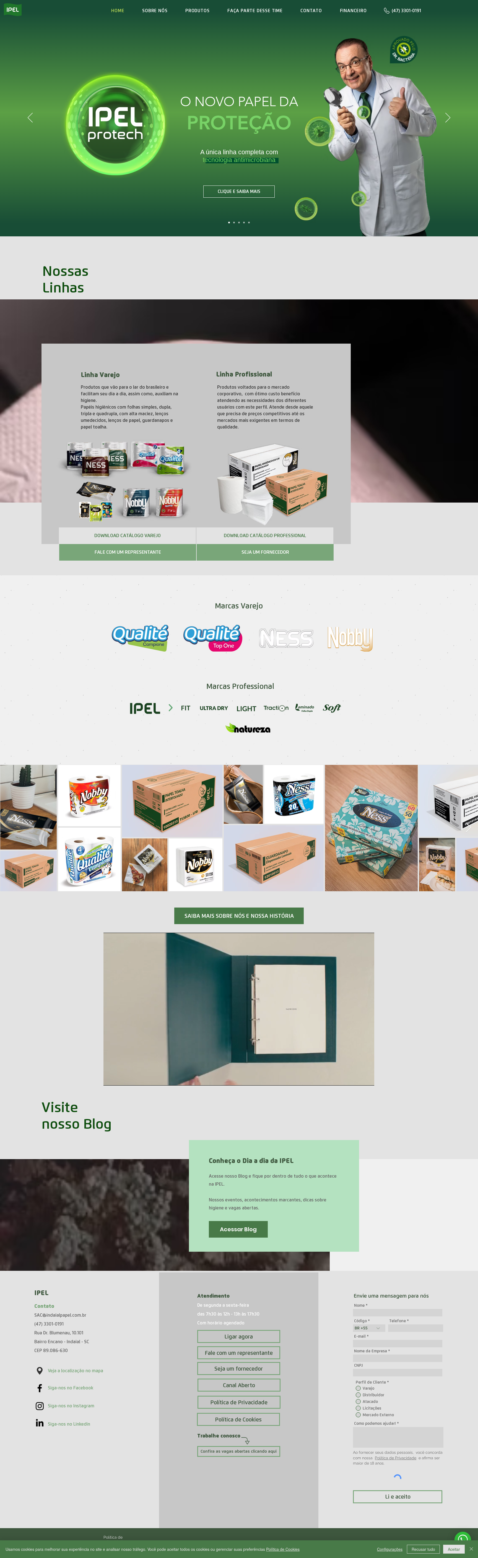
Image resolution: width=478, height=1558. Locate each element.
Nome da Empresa (370, 1351)
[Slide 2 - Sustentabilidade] (244, 222)
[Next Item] (468, 827)
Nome (359, 1305)
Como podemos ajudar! (375, 1423)
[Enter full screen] (366, 1078)
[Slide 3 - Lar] (249, 222)
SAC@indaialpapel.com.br (60, 1315)
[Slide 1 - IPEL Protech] (229, 222)
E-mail (360, 1336)
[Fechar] (471, 1549)
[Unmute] (120, 1078)
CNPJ (358, 1365)
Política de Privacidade (395, 1458)
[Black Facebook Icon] (39, 1388)
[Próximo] (447, 118)
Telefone (397, 1321)
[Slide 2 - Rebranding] (234, 222)
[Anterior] (30, 118)
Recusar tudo (423, 1549)
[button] (127, 535)
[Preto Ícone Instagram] (39, 1406)
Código (360, 1321)
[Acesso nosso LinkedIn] (39, 1422)
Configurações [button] (389, 1549)
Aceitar (454, 1549)
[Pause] (110, 1078)
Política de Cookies (283, 1549)
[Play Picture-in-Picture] (357, 1078)
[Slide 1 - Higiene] (239, 222)
